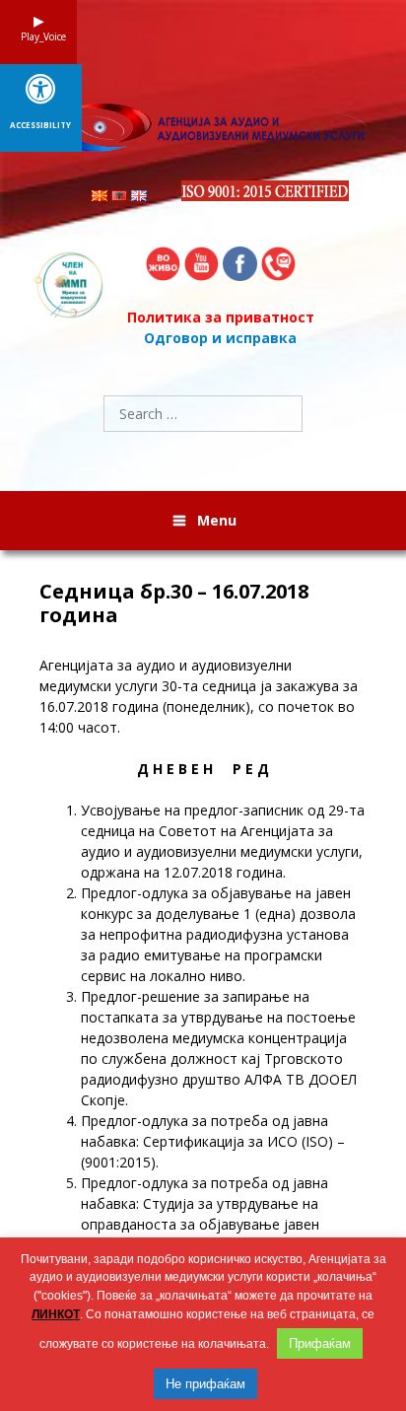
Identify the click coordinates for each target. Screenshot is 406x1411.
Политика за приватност (220, 317)
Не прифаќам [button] (205, 1383)
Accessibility (40, 125)
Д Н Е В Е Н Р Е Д (203, 768)
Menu (217, 520)
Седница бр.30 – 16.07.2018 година (173, 603)
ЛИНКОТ (56, 1314)
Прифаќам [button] (320, 1343)
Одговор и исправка (220, 337)
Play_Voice (38, 36)
